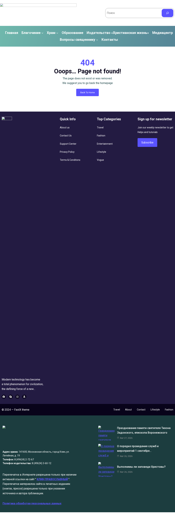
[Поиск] (167, 13)
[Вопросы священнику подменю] (97, 40)
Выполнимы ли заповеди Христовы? (141, 466)
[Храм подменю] (57, 33)
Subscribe (147, 142)
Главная (11, 33)
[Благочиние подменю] (42, 33)
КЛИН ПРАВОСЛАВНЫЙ (52, 479)
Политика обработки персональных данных (32, 503)
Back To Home (87, 92)
